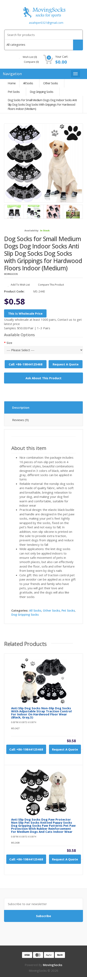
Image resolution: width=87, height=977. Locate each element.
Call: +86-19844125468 (25, 364)
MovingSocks (11, 274)
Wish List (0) (29, 57)
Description (20, 407)
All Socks (28, 83)
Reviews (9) (20, 420)
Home (12, 83)
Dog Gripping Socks (41, 92)
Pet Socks (14, 92)
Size (9, 343)
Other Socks (50, 83)
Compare (31, 62)
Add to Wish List (20, 284)
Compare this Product (50, 284)
